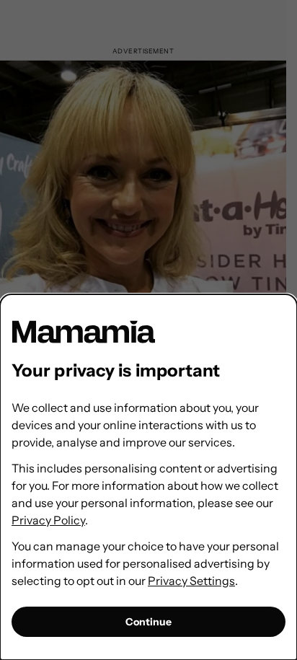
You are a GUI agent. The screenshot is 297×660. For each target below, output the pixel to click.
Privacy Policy (48, 520)
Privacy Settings (191, 580)
